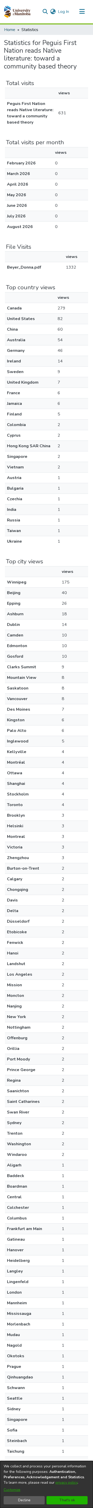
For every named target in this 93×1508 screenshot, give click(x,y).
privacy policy (67, 1482)
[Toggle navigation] (82, 12)
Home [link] (9, 30)
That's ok (67, 1500)
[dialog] (46, 1484)
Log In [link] (63, 11)
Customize (12, 1489)
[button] (17, 11)
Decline (24, 1500)
